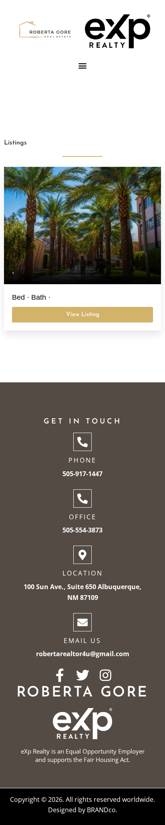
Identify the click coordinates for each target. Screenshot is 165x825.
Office (83, 516)
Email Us (82, 640)
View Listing (82, 315)
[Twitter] (82, 675)
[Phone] (82, 442)
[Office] (82, 498)
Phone (82, 460)
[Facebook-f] (59, 675)
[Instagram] (105, 675)
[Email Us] (82, 622)
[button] (82, 65)
